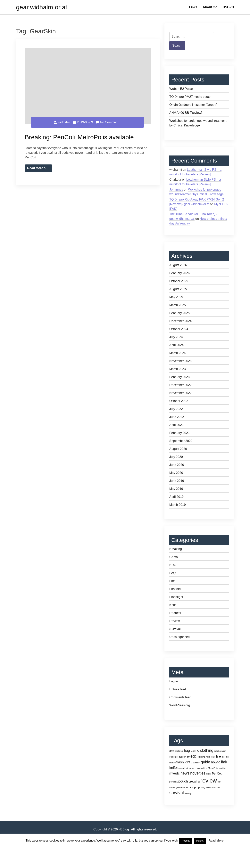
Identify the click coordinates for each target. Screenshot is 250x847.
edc (193, 756)
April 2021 (176, 425)
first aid (225, 757)
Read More (35, 168)
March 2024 (177, 353)
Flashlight (176, 597)
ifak (224, 762)
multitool (222, 768)
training (188, 793)
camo (195, 750)
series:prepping (195, 787)
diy (188, 757)
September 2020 (180, 440)
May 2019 (176, 488)
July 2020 (176, 456)
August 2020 (178, 448)
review (208, 780)
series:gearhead (177, 787)
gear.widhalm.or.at (41, 7)
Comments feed (180, 697)
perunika (173, 782)
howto (215, 762)
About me (210, 7)
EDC (172, 565)
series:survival (213, 787)
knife (173, 768)
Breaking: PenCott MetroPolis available (79, 137)
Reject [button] (200, 840)
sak (219, 782)
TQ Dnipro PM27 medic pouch (190, 96)
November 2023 (180, 361)
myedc (174, 773)
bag (187, 750)
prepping (194, 781)
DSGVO (228, 7)
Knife (173, 605)
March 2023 (177, 369)
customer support (177, 757)
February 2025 (179, 313)
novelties (197, 773)
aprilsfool (179, 751)
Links (193, 7)
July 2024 (176, 337)
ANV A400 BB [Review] (185, 112)
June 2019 (176, 480)
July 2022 (176, 409)
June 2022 (176, 417)
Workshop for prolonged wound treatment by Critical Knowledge (197, 123)
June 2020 (176, 464)
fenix (213, 757)
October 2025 (178, 281)
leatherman (190, 768)
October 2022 (178, 401)
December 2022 (180, 385)
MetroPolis (213, 768)
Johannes (176, 189)
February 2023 (179, 377)
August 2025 (178, 289)
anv (171, 750)
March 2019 (177, 504)
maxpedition (201, 768)
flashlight (183, 762)
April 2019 (176, 496)
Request (175, 613)
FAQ (172, 573)
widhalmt (64, 122)
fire (218, 756)
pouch (183, 781)
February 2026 (179, 273)
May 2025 (176, 297)
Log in (173, 681)
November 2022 (180, 393)
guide (205, 762)
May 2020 (176, 472)
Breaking (175, 549)
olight (208, 774)
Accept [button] (186, 840)
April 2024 (176, 345)
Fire (172, 581)
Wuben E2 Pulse (181, 88)
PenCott (217, 773)
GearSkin (195, 762)
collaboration (220, 751)
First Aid (175, 589)
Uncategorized (179, 637)
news (184, 773)
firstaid (172, 762)
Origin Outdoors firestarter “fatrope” (193, 104)
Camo (173, 557)
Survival (175, 629)
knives (181, 768)
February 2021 (179, 433)
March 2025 (177, 305)
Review (174, 621)
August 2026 (178, 265)
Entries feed (177, 689)
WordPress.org (179, 705)
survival (176, 792)
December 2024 (180, 321)
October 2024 (178, 329)
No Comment (109, 122)
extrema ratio (203, 757)
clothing (206, 750)
